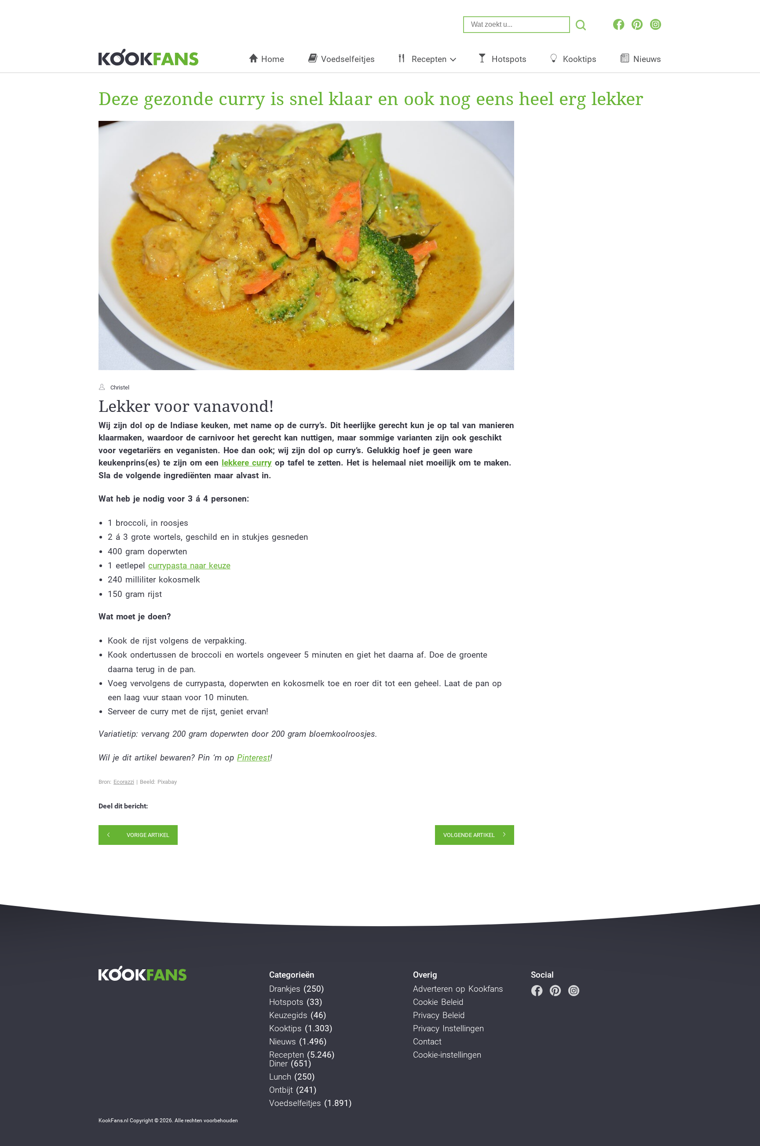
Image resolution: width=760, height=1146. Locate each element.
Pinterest (253, 758)
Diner (278, 1063)
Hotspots (509, 59)
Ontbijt (281, 1090)
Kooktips (579, 59)
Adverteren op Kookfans (458, 989)
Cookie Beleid (438, 1002)
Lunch (280, 1077)
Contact (427, 1041)
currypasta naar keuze (189, 565)
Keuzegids (288, 1015)
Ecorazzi (123, 782)
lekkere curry (247, 463)
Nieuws (647, 59)
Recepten (429, 59)
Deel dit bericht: (123, 806)
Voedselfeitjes (348, 59)
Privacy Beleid (439, 1015)
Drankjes (284, 989)
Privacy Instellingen (448, 1028)
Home (272, 59)
